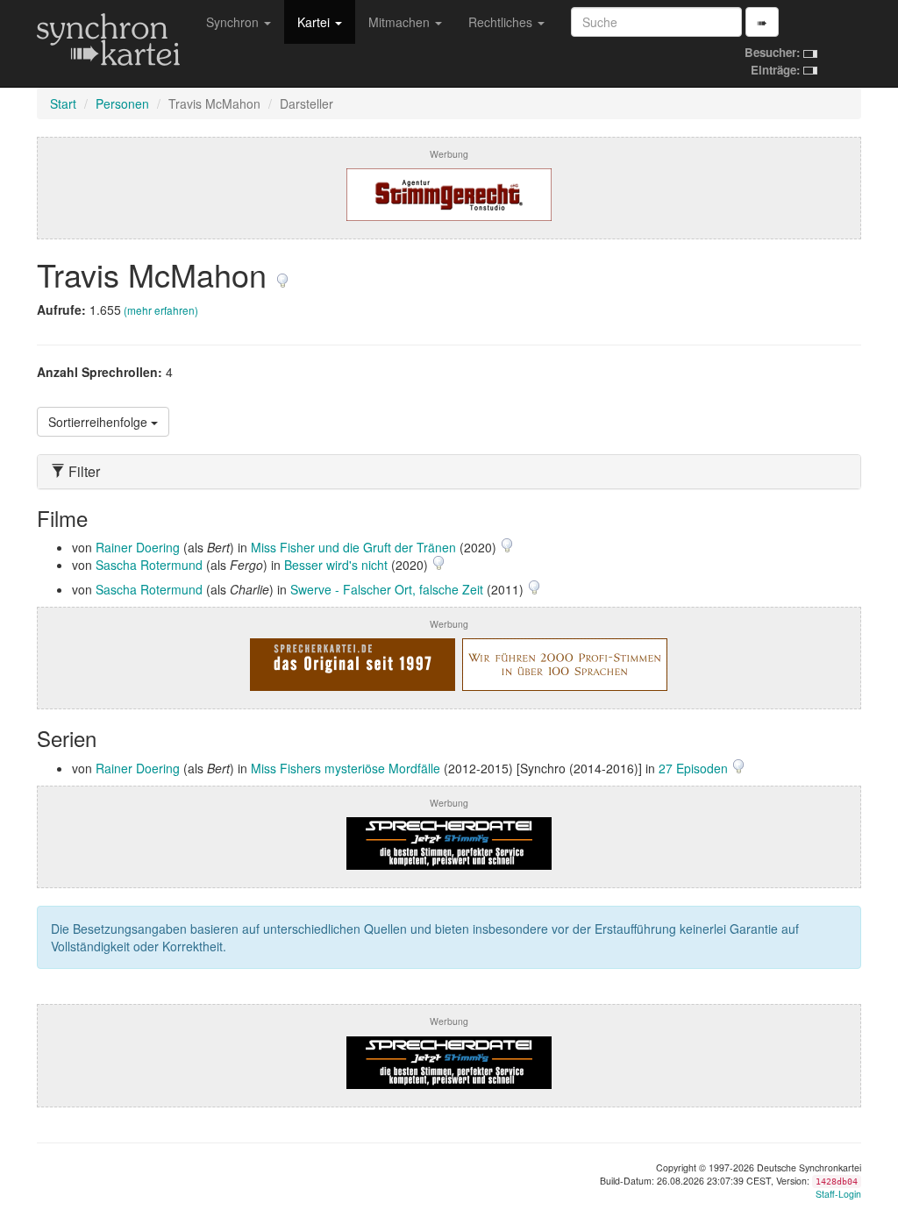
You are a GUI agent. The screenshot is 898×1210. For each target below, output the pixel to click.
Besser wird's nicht (336, 564)
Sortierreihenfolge (99, 422)
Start (63, 103)
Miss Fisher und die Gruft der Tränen (353, 547)
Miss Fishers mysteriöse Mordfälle (345, 768)
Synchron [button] (234, 22)
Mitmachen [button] (400, 22)
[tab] (449, 471)
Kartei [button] (315, 22)
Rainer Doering (138, 547)
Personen (122, 103)
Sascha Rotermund (149, 564)
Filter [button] (82, 472)
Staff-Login (838, 1193)
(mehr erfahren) (161, 309)
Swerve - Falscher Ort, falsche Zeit (386, 589)
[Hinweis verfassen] (282, 274)
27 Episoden (695, 768)
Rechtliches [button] (502, 22)
